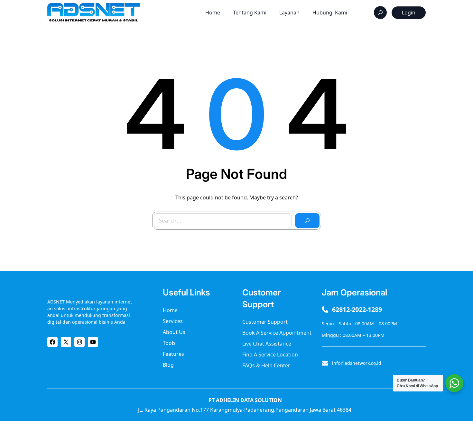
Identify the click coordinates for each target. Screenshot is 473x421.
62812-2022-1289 (357, 309)
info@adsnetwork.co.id (356, 363)
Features (173, 353)
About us (174, 332)
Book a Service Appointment (276, 332)
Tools (169, 342)
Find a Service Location (270, 354)
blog (168, 364)
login (408, 12)
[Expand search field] (380, 12)
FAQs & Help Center (266, 365)
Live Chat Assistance (266, 343)
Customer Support (265, 321)
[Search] (307, 220)
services (173, 321)
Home (170, 310)
